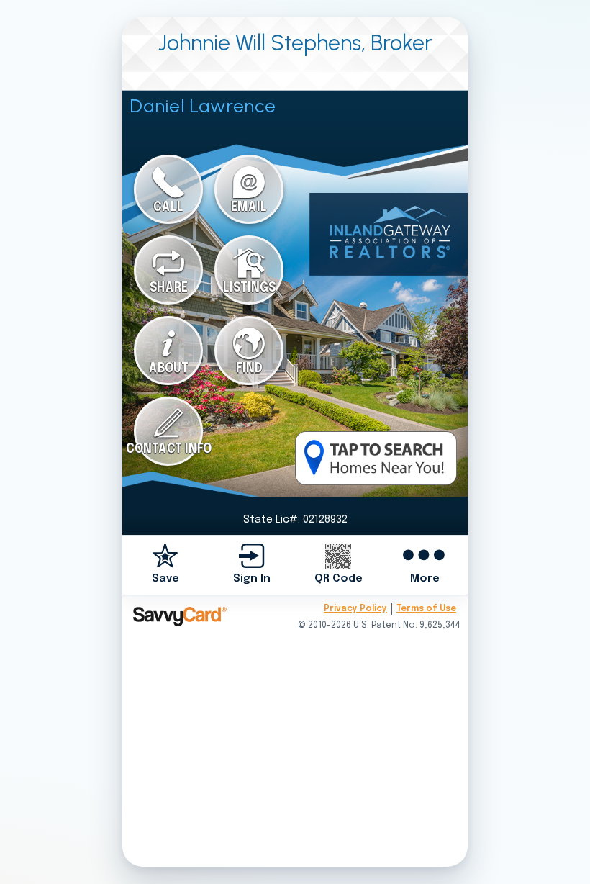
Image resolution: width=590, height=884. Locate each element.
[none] (165, 565)
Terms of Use (426, 609)
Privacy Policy (355, 609)
